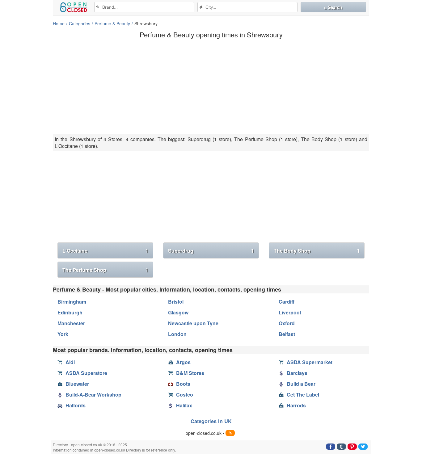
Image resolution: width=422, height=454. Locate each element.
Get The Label (303, 394)
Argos (183, 362)
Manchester (71, 323)
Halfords (75, 405)
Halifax (184, 405)
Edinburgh (69, 312)
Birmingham (71, 301)
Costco (184, 394)
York (62, 334)
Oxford (287, 323)
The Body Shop (317, 250)
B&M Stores (190, 372)
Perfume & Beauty (112, 23)
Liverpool (290, 312)
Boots (183, 383)
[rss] (230, 433)
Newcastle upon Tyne (193, 323)
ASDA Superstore (86, 372)
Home (59, 23)
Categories (79, 23)
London (177, 334)
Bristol (176, 301)
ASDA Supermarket (309, 362)
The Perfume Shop (105, 269)
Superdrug (211, 250)
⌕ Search (333, 7)
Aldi (70, 362)
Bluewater (77, 383)
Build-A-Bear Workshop (93, 394)
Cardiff (286, 301)
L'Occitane (105, 250)
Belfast (287, 334)
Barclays (297, 372)
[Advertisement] (211, 86)
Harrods (296, 405)
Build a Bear (301, 383)
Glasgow (178, 312)
